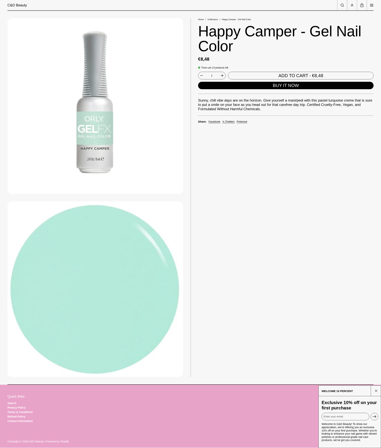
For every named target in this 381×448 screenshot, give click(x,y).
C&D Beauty (17, 5)
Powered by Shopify (57, 441)
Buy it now (286, 85)
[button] (342, 5)
